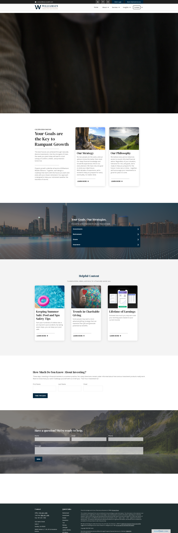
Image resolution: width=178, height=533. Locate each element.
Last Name (62, 384)
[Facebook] (103, 2)
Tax (63, 523)
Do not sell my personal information (125, 525)
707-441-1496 (43, 513)
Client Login (117, 2)
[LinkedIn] (98, 2)
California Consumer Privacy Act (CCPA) (131, 523)
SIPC (130, 531)
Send (38, 459)
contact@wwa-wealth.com (45, 2)
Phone (110, 436)
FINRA (127, 531)
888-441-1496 (45, 515)
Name (37, 436)
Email (85, 384)
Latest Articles (66, 530)
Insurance (76, 245)
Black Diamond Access (134, 2)
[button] (96, 7)
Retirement (77, 234)
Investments (77, 229)
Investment (65, 515)
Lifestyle (64, 527)
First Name (37, 384)
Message (38, 446)
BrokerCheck (115, 510)
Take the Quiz (40, 396)
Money (64, 525)
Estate (75, 239)
